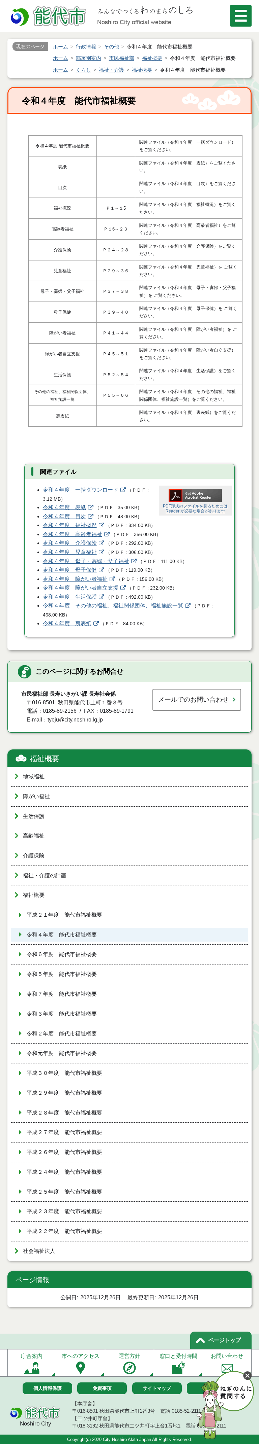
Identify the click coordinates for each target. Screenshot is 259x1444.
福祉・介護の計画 (44, 875)
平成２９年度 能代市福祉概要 (64, 1093)
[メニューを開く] (241, 16)
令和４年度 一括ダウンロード (80, 490)
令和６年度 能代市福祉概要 (62, 954)
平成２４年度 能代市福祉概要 (64, 1172)
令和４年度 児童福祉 (70, 552)
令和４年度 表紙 (64, 507)
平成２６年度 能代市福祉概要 (64, 1152)
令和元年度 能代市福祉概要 (62, 1053)
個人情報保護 (47, 1388)
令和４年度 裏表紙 (67, 623)
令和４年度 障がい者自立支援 (80, 588)
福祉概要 (44, 758)
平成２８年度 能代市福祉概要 (64, 1113)
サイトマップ (157, 1388)
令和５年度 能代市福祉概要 (62, 974)
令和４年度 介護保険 (70, 543)
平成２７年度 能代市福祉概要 (64, 1132)
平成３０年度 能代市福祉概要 (64, 1073)
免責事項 (102, 1388)
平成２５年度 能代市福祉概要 (64, 1192)
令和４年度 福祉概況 (70, 525)
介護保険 (34, 855)
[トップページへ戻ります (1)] (49, 17)
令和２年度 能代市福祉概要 (62, 1033)
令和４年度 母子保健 (70, 570)
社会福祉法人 (39, 1251)
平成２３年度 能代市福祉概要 (64, 1211)
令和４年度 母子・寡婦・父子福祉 (86, 561)
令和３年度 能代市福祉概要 (62, 1014)
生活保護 (34, 816)
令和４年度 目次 (64, 516)
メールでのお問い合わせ (193, 699)
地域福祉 (34, 776)
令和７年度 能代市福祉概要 (62, 994)
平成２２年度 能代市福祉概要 (64, 1231)
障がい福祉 (36, 796)
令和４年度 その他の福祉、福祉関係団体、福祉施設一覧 (113, 605)
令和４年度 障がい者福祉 (75, 579)
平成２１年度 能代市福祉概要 (64, 915)
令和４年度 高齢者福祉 (72, 534)
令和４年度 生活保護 (70, 597)
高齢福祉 (34, 836)
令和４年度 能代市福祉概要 (62, 935)
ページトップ (224, 1340)
